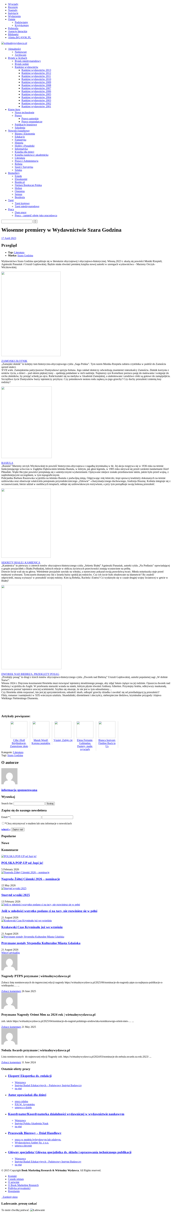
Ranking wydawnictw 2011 (36, 76)
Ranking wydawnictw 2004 (36, 97)
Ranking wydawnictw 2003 (36, 100)
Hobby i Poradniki (24, 145)
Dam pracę (20, 212)
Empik (18, 176)
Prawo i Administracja (26, 160)
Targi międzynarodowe (27, 206)
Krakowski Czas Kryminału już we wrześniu (32, 927)
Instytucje (13, 13)
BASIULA (7, 462)
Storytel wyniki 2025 (15, 895)
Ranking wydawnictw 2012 (36, 73)
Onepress (20, 191)
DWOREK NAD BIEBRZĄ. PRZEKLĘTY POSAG (30, 674)
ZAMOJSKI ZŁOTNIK (14, 361)
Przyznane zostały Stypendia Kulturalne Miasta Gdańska (40, 943)
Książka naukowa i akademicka (31, 154)
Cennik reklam (16, 1179)
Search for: (7, 803)
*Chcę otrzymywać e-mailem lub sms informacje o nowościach (38, 823)
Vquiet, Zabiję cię (63, 740)
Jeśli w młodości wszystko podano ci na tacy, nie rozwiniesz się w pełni (49, 911)
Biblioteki (13, 34)
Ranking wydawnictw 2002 (36, 103)
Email (5, 817)
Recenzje (13, 7)
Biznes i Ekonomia (25, 133)
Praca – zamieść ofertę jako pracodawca (36, 215)
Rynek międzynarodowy (28, 61)
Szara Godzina (25, 255)
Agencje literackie (17, 31)
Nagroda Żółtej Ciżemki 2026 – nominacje (30, 879)
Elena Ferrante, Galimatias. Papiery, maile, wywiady (85, 745)
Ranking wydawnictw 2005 (36, 94)
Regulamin (14, 1191)
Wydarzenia (14, 16)
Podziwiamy (21, 22)
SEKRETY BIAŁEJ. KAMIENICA (20, 562)
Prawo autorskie (30, 118)
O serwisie (13, 1182)
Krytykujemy (22, 25)
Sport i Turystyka (24, 167)
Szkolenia (20, 127)
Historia (19, 142)
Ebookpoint (21, 179)
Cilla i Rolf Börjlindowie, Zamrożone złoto (19, 743)
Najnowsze (21, 51)
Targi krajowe (22, 203)
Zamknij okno (9, 1197)
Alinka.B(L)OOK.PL (19, 37)
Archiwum (20, 54)
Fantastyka (20, 139)
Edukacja (20, 136)
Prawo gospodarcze (32, 121)
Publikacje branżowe (26, 124)
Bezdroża (20, 197)
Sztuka (18, 170)
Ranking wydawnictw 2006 (36, 91)
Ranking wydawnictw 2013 (36, 70)
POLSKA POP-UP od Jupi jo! (22, 863)
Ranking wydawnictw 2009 (36, 82)
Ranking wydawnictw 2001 (36, 106)
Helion (18, 188)
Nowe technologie (24, 112)
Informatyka (21, 148)
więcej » (5, 829)
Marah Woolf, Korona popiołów (41, 742)
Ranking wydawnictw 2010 (36, 79)
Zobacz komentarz (11, 991)
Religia (18, 164)
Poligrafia (13, 28)
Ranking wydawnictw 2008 (36, 85)
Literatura (20, 157)
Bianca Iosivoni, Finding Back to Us (107, 743)
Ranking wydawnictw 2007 (36, 88)
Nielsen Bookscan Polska (28, 185)
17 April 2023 (8, 238)
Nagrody (12, 10)
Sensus (18, 194)
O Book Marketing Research (23, 1185)
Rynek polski (22, 64)
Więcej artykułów (10, 952)
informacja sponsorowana (19, 790)
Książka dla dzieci (24, 151)
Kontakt (12, 1176)
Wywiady (13, 4)
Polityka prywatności (19, 1188)
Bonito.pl (20, 182)
